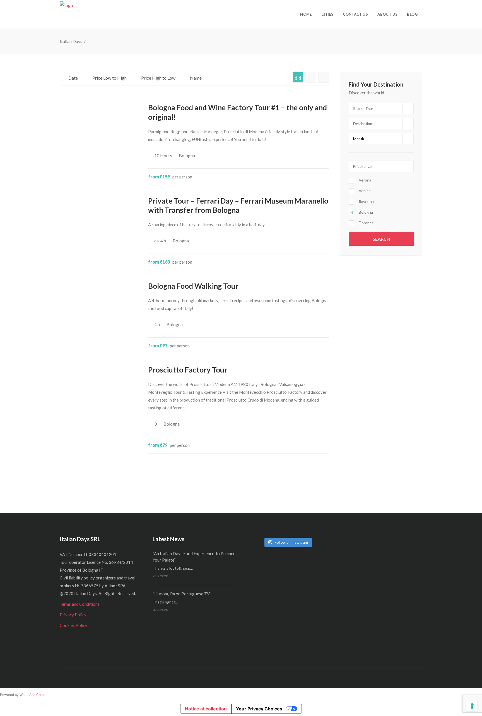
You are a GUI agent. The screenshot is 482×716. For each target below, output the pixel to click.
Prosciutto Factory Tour (187, 369)
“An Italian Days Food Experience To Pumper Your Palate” (194, 556)
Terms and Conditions (80, 604)
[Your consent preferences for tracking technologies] (472, 706)
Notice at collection (206, 709)
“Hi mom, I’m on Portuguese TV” (182, 593)
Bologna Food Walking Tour (193, 285)
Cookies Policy (73, 625)
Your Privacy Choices (259, 709)
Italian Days (71, 41)
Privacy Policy (73, 614)
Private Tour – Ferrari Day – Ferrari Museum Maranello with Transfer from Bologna (238, 205)
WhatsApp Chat (32, 695)
